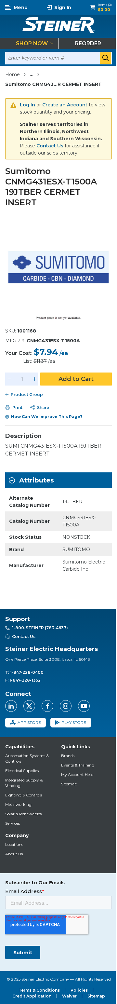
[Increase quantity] (34, 379)
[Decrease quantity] (10, 379)
